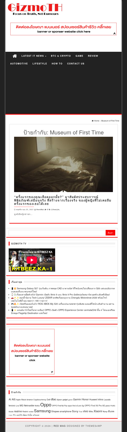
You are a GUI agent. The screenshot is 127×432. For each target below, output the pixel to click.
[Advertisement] (63, 90)
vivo (85, 411)
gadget (65, 399)
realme (18, 411)
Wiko (91, 411)
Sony (75, 411)
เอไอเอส (36, 415)
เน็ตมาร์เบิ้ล (27, 415)
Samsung (42, 410)
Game (79, 55)
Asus (23, 399)
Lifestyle (40, 63)
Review (93, 55)
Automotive (19, 63)
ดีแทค (111, 411)
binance (30, 399)
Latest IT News (33, 55)
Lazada (107, 399)
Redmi (25, 411)
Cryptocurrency (39, 399)
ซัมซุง (105, 411)
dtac (53, 399)
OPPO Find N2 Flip (59, 405)
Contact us (75, 63)
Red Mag (60, 425)
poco (108, 405)
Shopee (55, 411)
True (80, 411)
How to (57, 63)
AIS (13, 399)
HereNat (40, 209)
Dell (48, 399)
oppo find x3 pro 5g (76, 405)
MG (21, 405)
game (70, 399)
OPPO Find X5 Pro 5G (95, 405)
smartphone (65, 411)
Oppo (45, 404)
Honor (85, 399)
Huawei (93, 399)
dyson (59, 399)
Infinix (100, 399)
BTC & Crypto (61, 55)
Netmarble (29, 405)
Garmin (77, 399)
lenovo (12, 405)
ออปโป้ (19, 415)
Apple (18, 399)
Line (17, 405)
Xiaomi (98, 411)
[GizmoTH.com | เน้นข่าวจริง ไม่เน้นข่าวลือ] (15, 55)
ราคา (11, 415)
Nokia (37, 405)
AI (10, 399)
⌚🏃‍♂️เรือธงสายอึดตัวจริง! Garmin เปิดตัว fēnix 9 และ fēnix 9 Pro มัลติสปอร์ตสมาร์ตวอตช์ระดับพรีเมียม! (60, 294)
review (31, 411)
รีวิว (14, 415)
